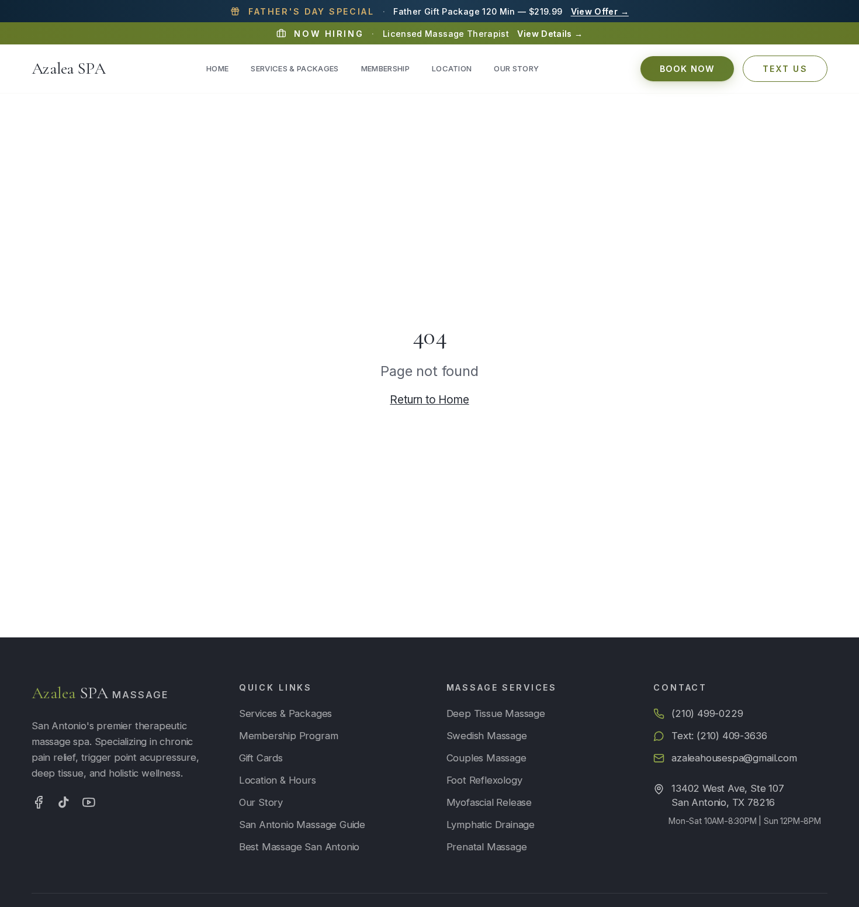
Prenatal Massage (486, 847)
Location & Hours (277, 780)
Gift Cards (261, 758)
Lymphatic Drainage (490, 824)
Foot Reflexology (484, 780)
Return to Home (429, 399)
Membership (385, 68)
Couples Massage (486, 758)
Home (217, 68)
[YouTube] (89, 802)
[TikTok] (64, 802)
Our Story (516, 68)
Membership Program (288, 736)
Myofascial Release (489, 802)
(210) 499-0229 (707, 713)
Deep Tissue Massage (495, 713)
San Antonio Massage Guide (302, 824)
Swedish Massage (486, 736)
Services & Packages (294, 68)
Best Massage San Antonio (299, 847)
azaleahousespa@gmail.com (733, 758)
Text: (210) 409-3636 (719, 736)
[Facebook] (39, 802)
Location (452, 68)
